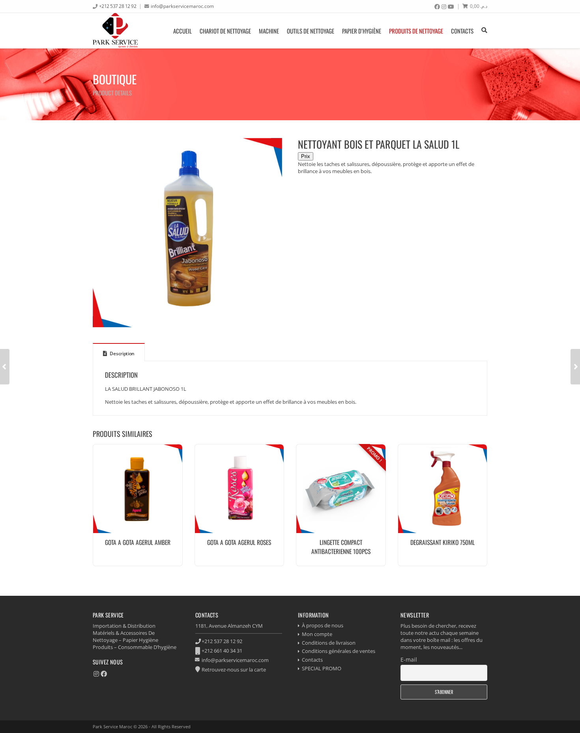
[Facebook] (437, 6)
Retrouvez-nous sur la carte (234, 669)
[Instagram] (444, 6)
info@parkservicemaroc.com (182, 6)
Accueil (182, 30)
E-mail (408, 659)
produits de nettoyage (416, 30)
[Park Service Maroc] (115, 30)
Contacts (462, 30)
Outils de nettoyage (310, 30)
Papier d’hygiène (361, 30)
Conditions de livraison (328, 642)
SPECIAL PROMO (321, 668)
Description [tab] (122, 353)
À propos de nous (322, 625)
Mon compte (317, 634)
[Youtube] (451, 6)
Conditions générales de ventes (338, 651)
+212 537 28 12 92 (118, 6)
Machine (269, 30)
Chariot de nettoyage (225, 30)
